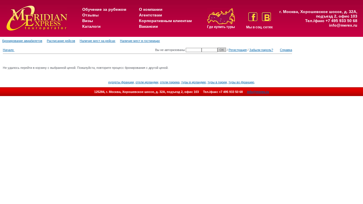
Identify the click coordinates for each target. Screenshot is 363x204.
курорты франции (121, 82)
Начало (8, 50)
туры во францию (241, 82)
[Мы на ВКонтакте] (266, 20)
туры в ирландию (193, 82)
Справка (286, 50)
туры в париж (217, 82)
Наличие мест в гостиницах (140, 40)
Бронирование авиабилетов (22, 40)
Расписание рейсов (61, 40)
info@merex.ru (343, 25)
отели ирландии (147, 82)
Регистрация (238, 50)
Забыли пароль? (261, 50)
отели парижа (170, 82)
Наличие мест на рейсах (97, 40)
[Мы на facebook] (253, 20)
